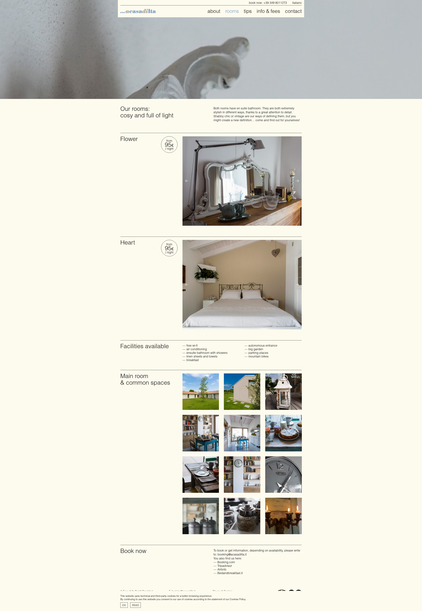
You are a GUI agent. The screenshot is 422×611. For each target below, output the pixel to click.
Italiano (297, 2)
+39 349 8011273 (275, 2)
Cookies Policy (237, 599)
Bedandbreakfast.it (230, 573)
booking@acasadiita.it (232, 554)
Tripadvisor (224, 565)
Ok (124, 605)
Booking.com (226, 562)
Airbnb (221, 569)
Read (135, 605)
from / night (169, 145)
